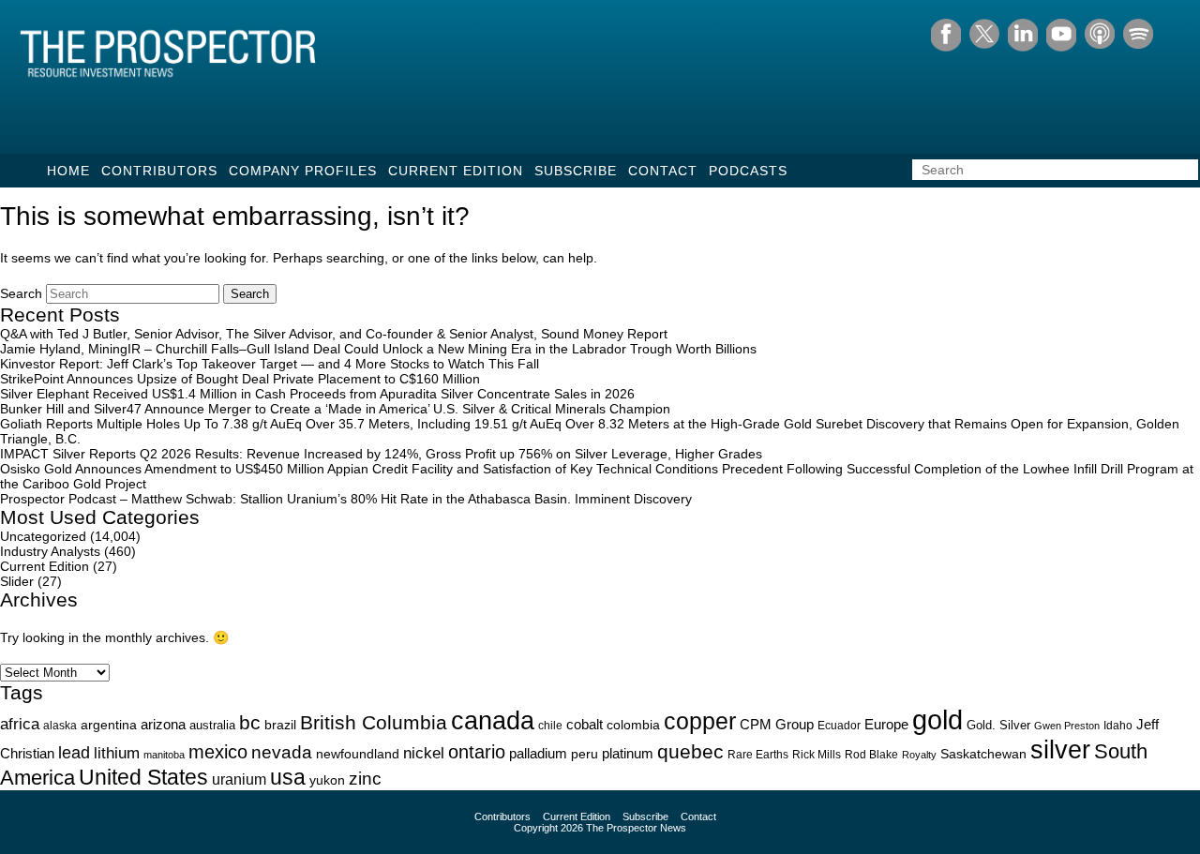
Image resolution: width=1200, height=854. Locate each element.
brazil (280, 724)
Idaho (1117, 725)
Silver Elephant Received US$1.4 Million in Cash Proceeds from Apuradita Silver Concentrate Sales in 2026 (317, 393)
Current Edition (455, 170)
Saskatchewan (983, 753)
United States (143, 777)
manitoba (164, 754)
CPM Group (777, 724)
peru (584, 753)
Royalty (919, 754)
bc (250, 722)
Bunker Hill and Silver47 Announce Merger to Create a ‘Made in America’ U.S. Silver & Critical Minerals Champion (335, 408)
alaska (60, 725)
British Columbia (373, 722)
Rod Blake (871, 754)
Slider (17, 581)
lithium (117, 753)
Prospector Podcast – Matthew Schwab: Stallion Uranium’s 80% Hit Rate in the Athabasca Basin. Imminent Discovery (346, 498)
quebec (690, 751)
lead (74, 752)
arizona (163, 724)
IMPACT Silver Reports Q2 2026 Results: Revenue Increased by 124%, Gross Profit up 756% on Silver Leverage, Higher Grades (381, 453)
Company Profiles (303, 170)
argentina (109, 725)
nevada (281, 752)
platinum (627, 753)
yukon (327, 780)
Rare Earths (758, 754)
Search (21, 293)
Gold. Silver (998, 725)
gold (937, 719)
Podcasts (748, 170)
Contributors (159, 170)
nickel (423, 752)
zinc (365, 778)
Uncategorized (43, 536)
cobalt (584, 724)
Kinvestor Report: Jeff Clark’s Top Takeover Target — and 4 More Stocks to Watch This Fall (269, 363)
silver (1060, 750)
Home (68, 170)
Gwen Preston (1067, 725)
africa (19, 723)
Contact (663, 170)
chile (550, 725)
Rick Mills (816, 754)
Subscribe (575, 170)
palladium (538, 753)
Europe (886, 724)
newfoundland (357, 754)
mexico (218, 752)
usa (288, 777)
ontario (476, 752)
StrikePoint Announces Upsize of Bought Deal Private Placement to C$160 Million (240, 378)
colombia (633, 725)
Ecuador (839, 725)
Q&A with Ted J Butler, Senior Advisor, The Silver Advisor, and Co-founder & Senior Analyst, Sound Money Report (334, 333)
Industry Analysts (50, 551)
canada (492, 720)
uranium (239, 779)
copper (700, 721)
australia (212, 725)
